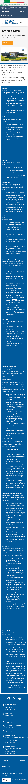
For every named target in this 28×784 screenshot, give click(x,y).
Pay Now (20, 11)
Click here (14, 299)
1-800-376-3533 (7, 8)
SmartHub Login (6, 11)
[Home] (10, 22)
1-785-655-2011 (9, 722)
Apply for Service (5, 15)
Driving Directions (9, 709)
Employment (22, 760)
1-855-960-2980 (9, 727)
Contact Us (6, 760)
